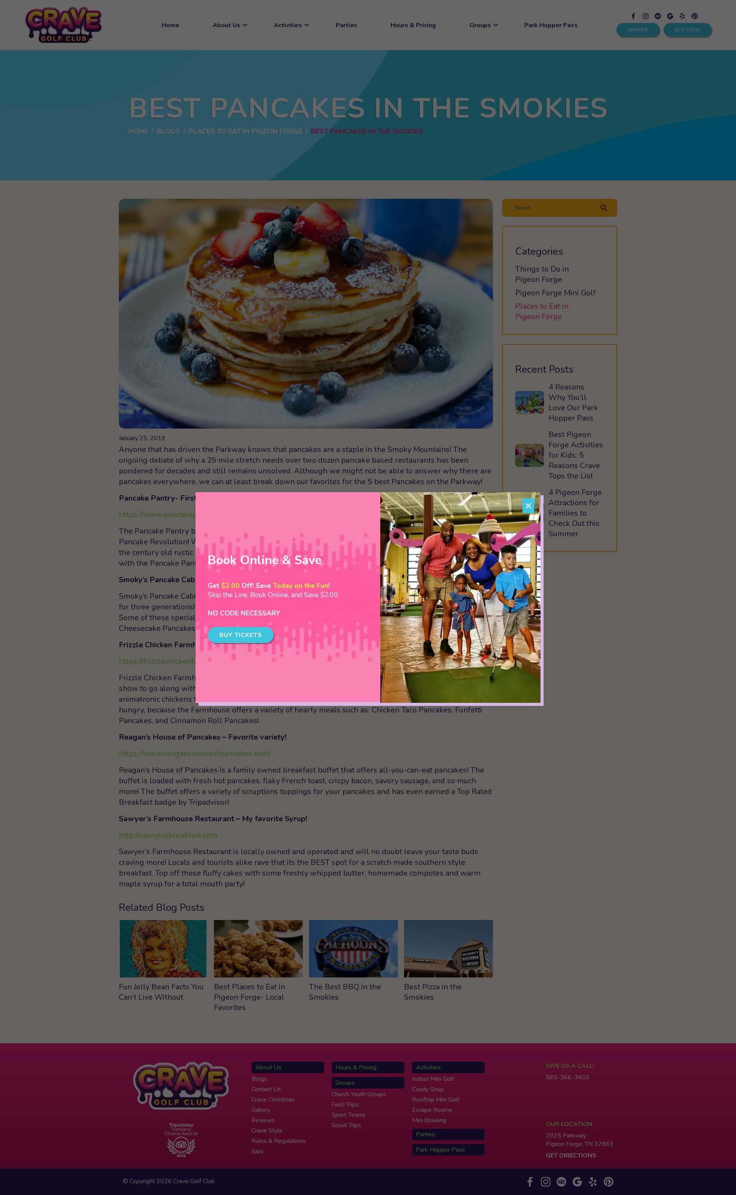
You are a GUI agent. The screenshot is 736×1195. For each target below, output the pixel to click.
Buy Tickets (240, 635)
